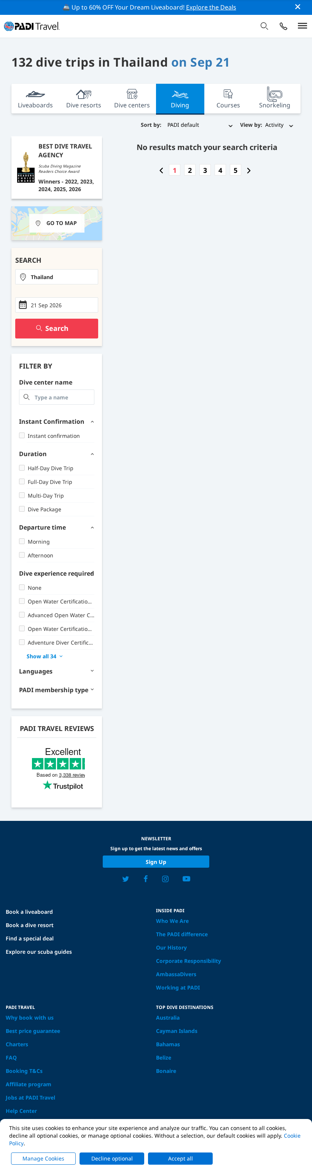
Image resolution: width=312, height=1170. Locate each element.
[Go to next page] (249, 170)
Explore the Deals (211, 7)
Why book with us (30, 1017)
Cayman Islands (176, 1030)
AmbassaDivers (176, 974)
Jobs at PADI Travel (30, 1097)
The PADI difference (182, 934)
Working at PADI (178, 987)
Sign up (156, 861)
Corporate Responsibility (188, 960)
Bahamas (168, 1044)
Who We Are (172, 920)
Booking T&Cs (24, 1070)
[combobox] (56, 276)
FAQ (11, 1057)
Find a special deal (30, 938)
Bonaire (166, 1070)
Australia (168, 1017)
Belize (163, 1057)
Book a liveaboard (29, 911)
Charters (17, 1044)
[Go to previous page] (161, 170)
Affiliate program (28, 1084)
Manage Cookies (43, 1158)
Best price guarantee (33, 1030)
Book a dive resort (30, 925)
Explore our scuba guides (39, 951)
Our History (171, 947)
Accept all (180, 1158)
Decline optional (112, 1158)
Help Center (21, 1110)
